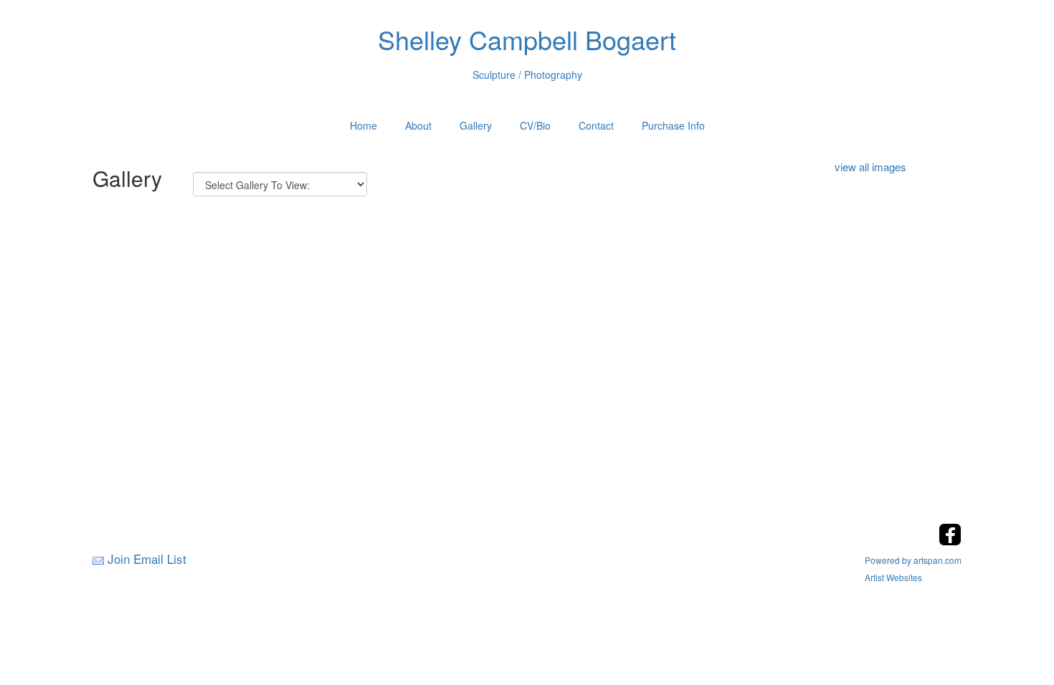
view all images (870, 166)
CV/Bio (535, 125)
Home (363, 125)
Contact (596, 125)
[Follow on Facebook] (950, 541)
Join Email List (147, 558)
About (418, 125)
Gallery (476, 125)
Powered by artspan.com (913, 560)
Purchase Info (673, 125)
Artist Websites (893, 577)
